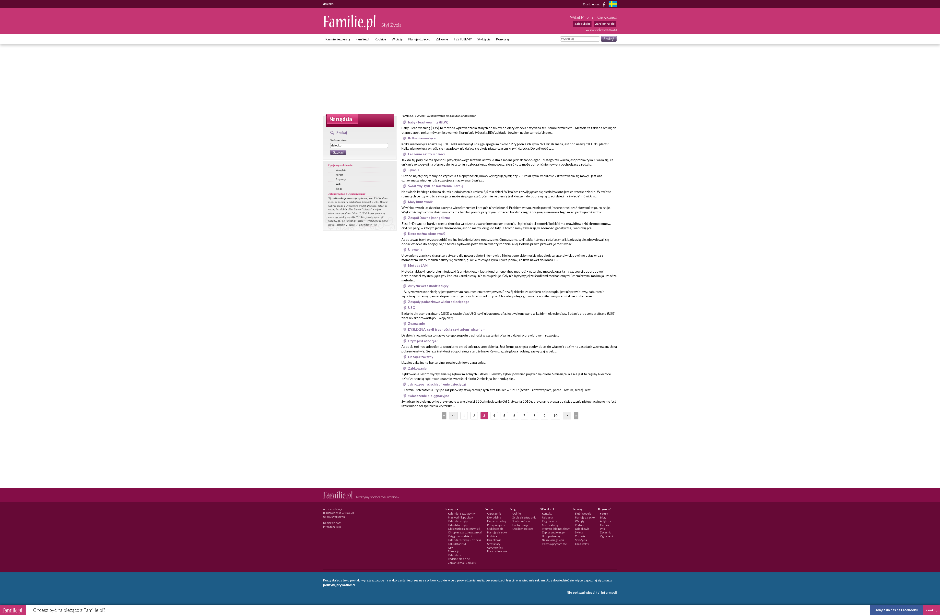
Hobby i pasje (520, 525)
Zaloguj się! (582, 23)
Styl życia (484, 39)
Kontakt (547, 513)
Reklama (547, 517)
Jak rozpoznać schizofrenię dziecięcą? (437, 384)
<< (444, 416)
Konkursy (503, 39)
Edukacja (453, 551)
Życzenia (605, 532)
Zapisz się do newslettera (601, 29)
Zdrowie (442, 39)
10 (555, 416)
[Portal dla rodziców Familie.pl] (349, 29)
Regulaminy (549, 521)
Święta (579, 532)
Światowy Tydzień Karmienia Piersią (435, 186)
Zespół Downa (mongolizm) (429, 218)
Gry (450, 547)
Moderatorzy (550, 525)
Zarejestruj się (604, 23)
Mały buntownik (420, 202)
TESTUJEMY (463, 39)
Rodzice (380, 39)
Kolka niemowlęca (421, 138)
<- (453, 416)
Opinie (516, 513)
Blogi (339, 188)
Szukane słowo (338, 140)
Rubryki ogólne (496, 525)
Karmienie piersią (338, 39)
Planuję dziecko (419, 39)
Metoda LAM (418, 265)
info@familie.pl (332, 526)
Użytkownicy (495, 547)
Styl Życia (581, 540)
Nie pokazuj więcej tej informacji (592, 592)
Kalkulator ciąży (458, 525)
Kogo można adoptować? (427, 234)
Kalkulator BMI (457, 543)
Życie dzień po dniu (524, 517)
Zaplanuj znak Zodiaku (462, 562)
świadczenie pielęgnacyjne (428, 396)
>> (576, 416)
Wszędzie (341, 170)
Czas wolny (582, 543)
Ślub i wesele (495, 528)
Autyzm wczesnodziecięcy (428, 286)
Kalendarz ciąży (458, 521)
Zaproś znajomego (553, 532)
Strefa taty (493, 543)
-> (566, 416)
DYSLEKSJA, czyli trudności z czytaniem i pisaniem (446, 329)
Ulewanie (415, 250)
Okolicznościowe (522, 528)
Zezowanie (416, 324)
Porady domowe (497, 551)
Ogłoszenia (494, 513)
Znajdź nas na (592, 4)
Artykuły (341, 179)
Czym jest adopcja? (422, 341)
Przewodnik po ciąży (460, 517)
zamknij (932, 610)
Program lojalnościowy (556, 528)
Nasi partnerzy (551, 536)
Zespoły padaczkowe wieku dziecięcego (438, 302)
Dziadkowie (494, 540)
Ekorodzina (494, 517)
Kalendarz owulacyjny (462, 513)
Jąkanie (414, 170)
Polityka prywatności (554, 543)
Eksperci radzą (496, 521)
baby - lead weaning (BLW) (428, 122)
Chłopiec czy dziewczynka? (465, 532)
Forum (339, 174)
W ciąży (397, 39)
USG (411, 308)
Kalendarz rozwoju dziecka (465, 540)
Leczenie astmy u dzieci (426, 154)
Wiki (338, 183)
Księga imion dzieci (460, 536)
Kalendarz (454, 555)
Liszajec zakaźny (420, 357)
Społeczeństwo (521, 521)
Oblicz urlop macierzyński (464, 528)
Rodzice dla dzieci (459, 558)
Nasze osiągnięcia (553, 540)
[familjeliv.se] (613, 4)
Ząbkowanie (417, 368)
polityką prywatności (339, 585)
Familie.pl (362, 39)
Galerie (605, 525)
